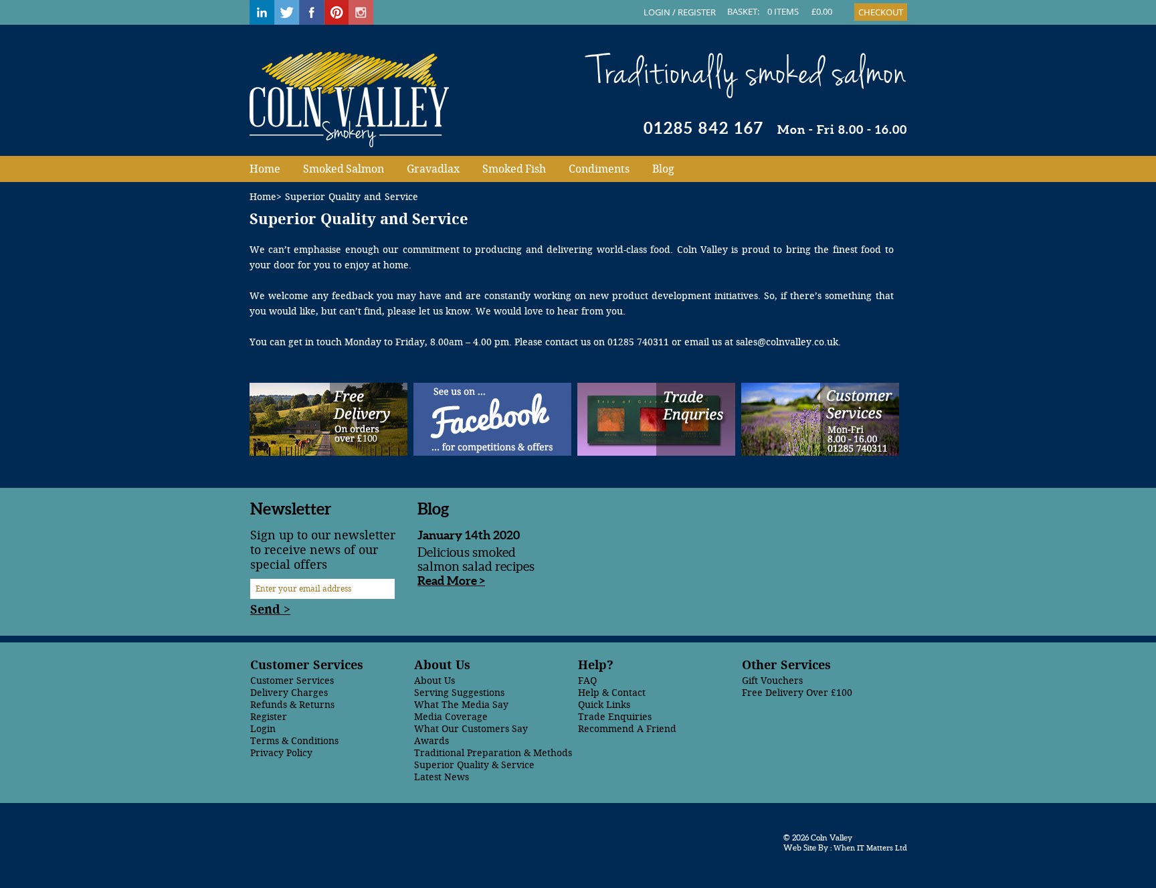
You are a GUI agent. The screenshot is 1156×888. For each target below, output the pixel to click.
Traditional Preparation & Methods (493, 753)
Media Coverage (451, 717)
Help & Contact (612, 693)
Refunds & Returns (292, 705)
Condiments (599, 169)
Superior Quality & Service (474, 765)
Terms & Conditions (294, 741)
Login (263, 729)
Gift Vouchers (772, 681)
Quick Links (604, 705)
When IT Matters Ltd (869, 848)
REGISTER (697, 12)
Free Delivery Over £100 (797, 693)
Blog (663, 169)
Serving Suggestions (459, 693)
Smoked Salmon (343, 169)
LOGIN (657, 12)
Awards (431, 741)
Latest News (441, 777)
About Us (434, 681)
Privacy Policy (281, 753)
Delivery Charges (289, 693)
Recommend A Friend (627, 729)
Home (265, 169)
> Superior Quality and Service (347, 197)
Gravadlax (433, 169)
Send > (270, 609)
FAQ (587, 681)
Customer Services (292, 681)
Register (268, 717)
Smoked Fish (514, 169)
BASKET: (743, 11)
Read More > (451, 580)
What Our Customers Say (471, 729)
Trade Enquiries (615, 717)
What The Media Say (461, 705)
